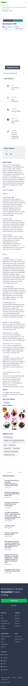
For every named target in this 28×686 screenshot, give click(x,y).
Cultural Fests (16, 448)
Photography (4, 644)
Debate (3, 639)
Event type (3, 628)
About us (20, 677)
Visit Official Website (11, 73)
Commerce (6, 402)
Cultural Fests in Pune (9, 454)
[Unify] (4, 2)
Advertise (17, 618)
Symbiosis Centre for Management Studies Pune (14, 441)
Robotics (3, 646)
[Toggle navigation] (25, 2)
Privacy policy (18, 639)
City (2, 615)
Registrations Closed (12, 67)
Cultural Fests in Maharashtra (11, 451)
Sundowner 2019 (8, 437)
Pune (5, 445)
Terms (14, 677)
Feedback (17, 626)
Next (20, 472)
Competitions (4, 623)
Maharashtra (12, 445)
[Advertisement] (14, 49)
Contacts (17, 623)
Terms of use (18, 636)
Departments (4, 621)
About (16, 615)
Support (17, 621)
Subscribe (13, 605)
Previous (8, 472)
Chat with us (4, 679)
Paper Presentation (6, 636)
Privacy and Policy (5, 677)
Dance (2, 641)
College (3, 626)
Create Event (14, 600)
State (2, 618)
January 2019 (7, 448)
